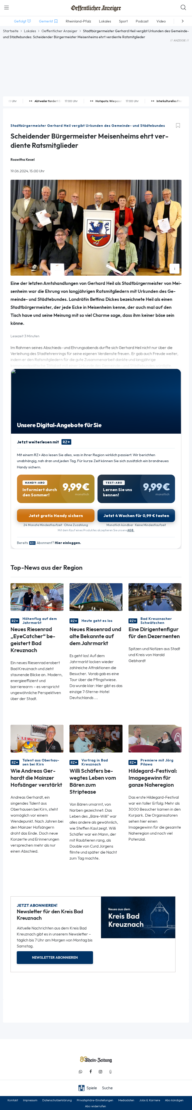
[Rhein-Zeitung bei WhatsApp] (80, 1071)
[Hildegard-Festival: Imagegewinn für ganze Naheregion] (155, 738)
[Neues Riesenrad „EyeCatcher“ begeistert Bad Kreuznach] (37, 596)
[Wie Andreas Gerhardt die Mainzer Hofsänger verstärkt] (37, 738)
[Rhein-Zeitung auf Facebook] (90, 1071)
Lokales (30, 31)
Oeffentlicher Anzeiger (60, 31)
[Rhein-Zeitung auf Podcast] (110, 1071)
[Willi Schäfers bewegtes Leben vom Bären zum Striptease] (96, 738)
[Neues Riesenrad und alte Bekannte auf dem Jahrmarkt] (96, 596)
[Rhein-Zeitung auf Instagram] (100, 1071)
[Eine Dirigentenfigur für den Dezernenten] (155, 596)
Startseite (10, 31)
